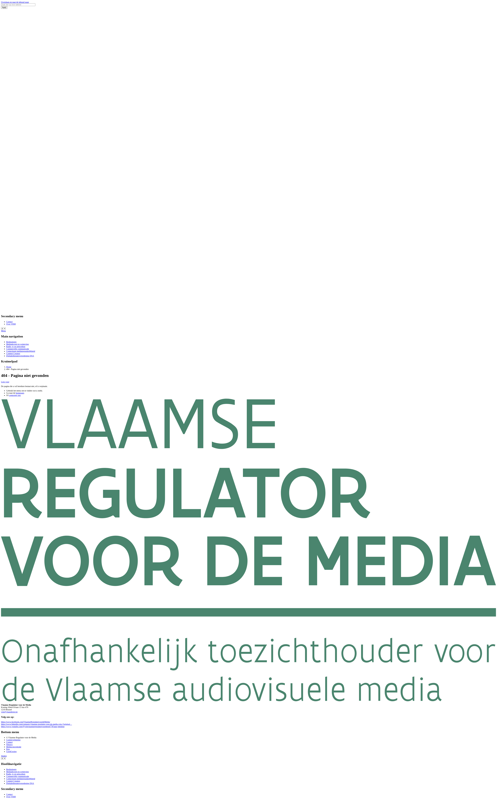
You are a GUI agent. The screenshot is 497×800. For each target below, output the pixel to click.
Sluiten (4, 756)
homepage (20, 393)
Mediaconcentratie (13, 747)
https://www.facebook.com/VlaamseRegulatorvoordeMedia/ (25, 722)
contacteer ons (15, 395)
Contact (9, 322)
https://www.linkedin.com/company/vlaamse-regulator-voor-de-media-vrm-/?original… (36, 724)
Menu (3, 331)
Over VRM (11, 324)
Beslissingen (11, 342)
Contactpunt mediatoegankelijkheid (20, 351)
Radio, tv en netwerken (15, 346)
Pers (8, 749)
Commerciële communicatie (17, 349)
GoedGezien (11, 751)
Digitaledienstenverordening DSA (20, 356)
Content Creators (13, 353)
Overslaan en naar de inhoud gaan (15, 2)
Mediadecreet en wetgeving (17, 344)
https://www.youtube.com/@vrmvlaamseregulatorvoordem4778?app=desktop (32, 726)
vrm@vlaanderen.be (9, 712)
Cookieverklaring (13, 740)
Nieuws (9, 744)
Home (8, 367)
